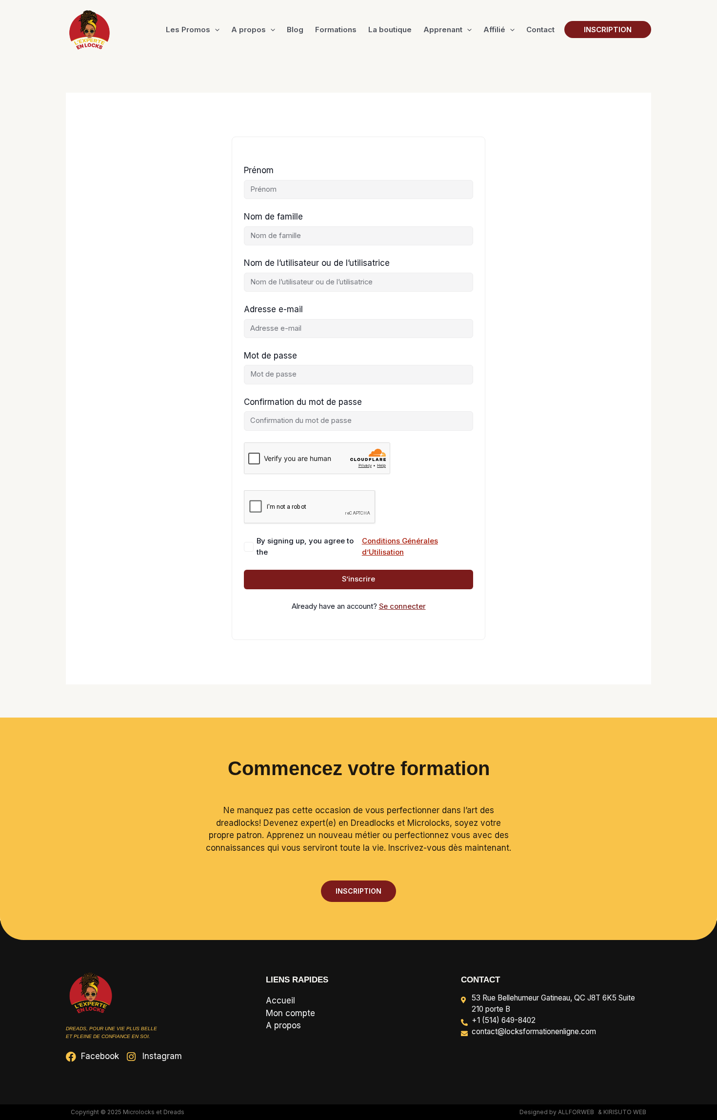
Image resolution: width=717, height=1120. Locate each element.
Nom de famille (273, 216)
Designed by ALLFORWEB (556, 1112)
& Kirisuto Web (622, 1112)
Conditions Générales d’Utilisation (400, 547)
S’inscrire (358, 579)
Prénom (259, 170)
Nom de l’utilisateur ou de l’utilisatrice (317, 263)
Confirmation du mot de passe (303, 402)
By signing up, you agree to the (347, 547)
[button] (214, 29)
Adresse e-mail (273, 309)
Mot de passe (270, 355)
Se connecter (402, 606)
